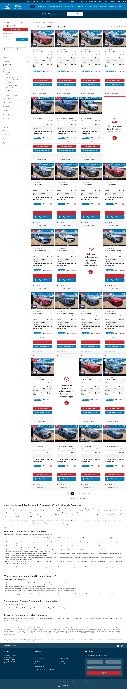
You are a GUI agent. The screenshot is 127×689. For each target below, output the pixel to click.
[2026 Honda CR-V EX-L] (42, 171)
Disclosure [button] (15, 53)
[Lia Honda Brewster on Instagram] (121, 646)
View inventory (63, 656)
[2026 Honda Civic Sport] (66, 237)
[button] (77, 1)
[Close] (123, 13)
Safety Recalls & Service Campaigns (44, 669)
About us (36, 656)
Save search (16, 29)
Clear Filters (24, 23)
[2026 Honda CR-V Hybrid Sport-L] (114, 237)
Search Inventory (32, 6)
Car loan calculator (39, 658)
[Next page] (88, 493)
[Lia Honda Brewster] (12, 6)
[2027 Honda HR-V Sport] (90, 105)
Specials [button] (80, 6)
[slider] (3, 43)
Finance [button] (102, 6)
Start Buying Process (42, 80)
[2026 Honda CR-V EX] (90, 38)
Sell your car (63, 661)
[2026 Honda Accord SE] (42, 237)
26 (84, 493)
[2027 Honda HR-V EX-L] (90, 171)
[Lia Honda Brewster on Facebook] (117, 646)
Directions (37, 661)
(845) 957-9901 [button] (11, 662)
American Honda (39, 666)
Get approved (63, 658)
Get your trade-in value (75, 14)
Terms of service (64, 664)
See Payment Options (42, 84)
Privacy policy (38, 664)
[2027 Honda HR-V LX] (66, 38)
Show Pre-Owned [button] (54, 6)
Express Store (68, 6)
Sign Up (104, 673)
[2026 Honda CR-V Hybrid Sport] (66, 105)
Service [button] (111, 6)
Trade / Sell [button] (91, 6)
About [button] (120, 6)
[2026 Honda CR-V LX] (42, 38)
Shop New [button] (40, 6)
